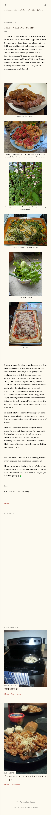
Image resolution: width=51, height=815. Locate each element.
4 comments (16, 694)
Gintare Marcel (32, 807)
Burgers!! (11, 689)
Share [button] (6, 504)
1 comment (15, 785)
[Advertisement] (25, 602)
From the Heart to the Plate (23, 9)
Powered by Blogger (28, 802)
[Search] (45, 4)
